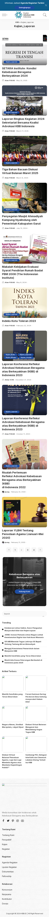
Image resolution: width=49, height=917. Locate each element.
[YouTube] (22, 820)
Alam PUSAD (10, 80)
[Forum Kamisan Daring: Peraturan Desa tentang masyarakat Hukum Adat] (36, 684)
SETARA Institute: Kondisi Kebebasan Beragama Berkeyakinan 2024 (19, 72)
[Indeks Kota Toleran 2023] (24, 302)
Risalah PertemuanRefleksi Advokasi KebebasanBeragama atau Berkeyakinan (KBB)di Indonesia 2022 (22, 480)
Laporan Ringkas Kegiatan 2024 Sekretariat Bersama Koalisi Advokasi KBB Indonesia (23, 122)
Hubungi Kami (24, 591)
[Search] (44, 15)
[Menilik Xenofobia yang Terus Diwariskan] (13, 684)
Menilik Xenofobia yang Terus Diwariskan (22, 656)
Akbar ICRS (9, 380)
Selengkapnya (24, 8)
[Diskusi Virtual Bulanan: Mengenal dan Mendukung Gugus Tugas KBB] (36, 714)
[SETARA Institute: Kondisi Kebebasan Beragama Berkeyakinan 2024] (24, 50)
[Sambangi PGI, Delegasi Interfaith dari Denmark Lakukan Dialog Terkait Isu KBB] (36, 744)
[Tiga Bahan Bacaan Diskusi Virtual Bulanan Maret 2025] (24, 151)
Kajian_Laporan (11, 62)
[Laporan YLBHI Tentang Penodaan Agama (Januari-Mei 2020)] (24, 512)
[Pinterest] (13, 820)
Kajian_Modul (11, 357)
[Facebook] (3, 820)
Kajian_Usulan (26, 357)
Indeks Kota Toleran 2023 (19, 321)
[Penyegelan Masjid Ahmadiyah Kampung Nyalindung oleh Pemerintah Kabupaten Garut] (24, 198)
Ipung (7, 492)
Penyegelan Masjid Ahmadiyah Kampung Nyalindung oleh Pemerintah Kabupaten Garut (22, 220)
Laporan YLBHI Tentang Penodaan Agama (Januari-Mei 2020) (22, 534)
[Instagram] (17, 820)
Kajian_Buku (10, 355)
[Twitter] (8, 820)
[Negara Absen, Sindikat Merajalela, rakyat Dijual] (13, 714)
